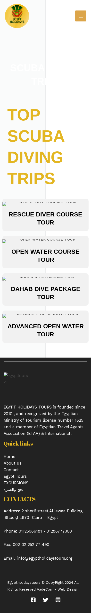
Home (9, 456)
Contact (11, 469)
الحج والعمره (14, 489)
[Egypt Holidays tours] (17, 16)
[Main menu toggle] (80, 15)
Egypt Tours (15, 476)
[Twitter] (45, 600)
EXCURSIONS (16, 483)
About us (12, 463)
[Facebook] (33, 600)
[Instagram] (58, 600)
